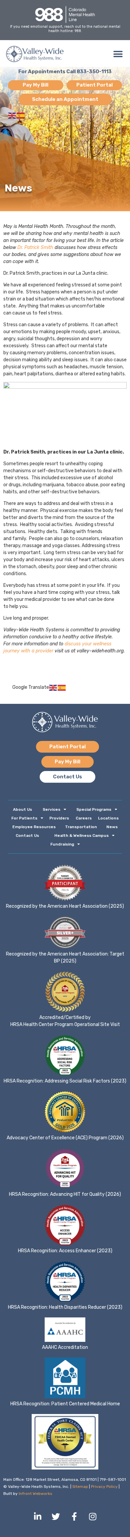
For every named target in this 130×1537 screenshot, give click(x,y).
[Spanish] (21, 115)
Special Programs (93, 809)
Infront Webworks (35, 1493)
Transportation (81, 826)
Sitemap (80, 1486)
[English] (12, 115)
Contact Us (27, 835)
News (112, 826)
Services (51, 809)
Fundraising (62, 844)
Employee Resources (34, 826)
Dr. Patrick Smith (35, 247)
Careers (84, 818)
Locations (108, 818)
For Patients (24, 818)
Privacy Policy (104, 1486)
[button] (117, 53)
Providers (59, 818)
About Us (22, 809)
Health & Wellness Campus (81, 835)
